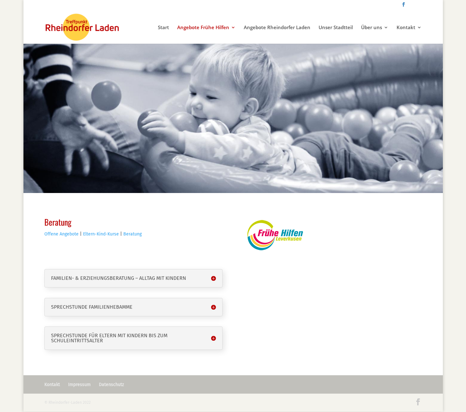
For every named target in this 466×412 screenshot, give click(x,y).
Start (163, 27)
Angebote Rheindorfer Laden (277, 27)
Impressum (79, 384)
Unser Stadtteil (336, 27)
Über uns (371, 27)
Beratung (132, 234)
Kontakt (406, 27)
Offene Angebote (61, 234)
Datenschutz (111, 384)
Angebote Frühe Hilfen (203, 27)
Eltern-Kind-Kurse (100, 234)
